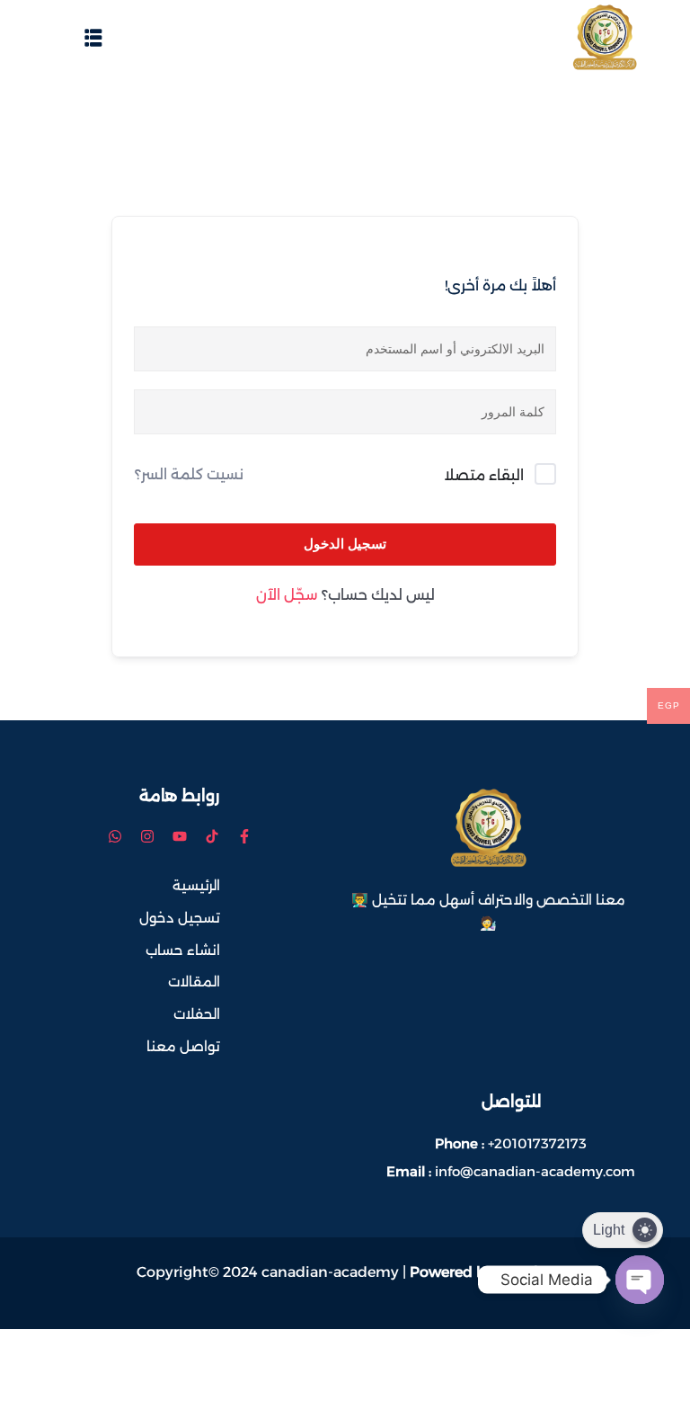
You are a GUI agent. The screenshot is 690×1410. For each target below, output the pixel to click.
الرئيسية (196, 885)
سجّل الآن (286, 594)
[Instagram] (147, 836)
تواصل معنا (183, 1046)
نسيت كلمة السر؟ (189, 474)
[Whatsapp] (115, 836)
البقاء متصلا (484, 475)
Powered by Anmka (480, 1272)
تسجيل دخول (179, 917)
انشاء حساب (183, 950)
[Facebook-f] (244, 836)
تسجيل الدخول (345, 543)
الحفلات (196, 1013)
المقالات (194, 981)
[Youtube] (179, 836)
